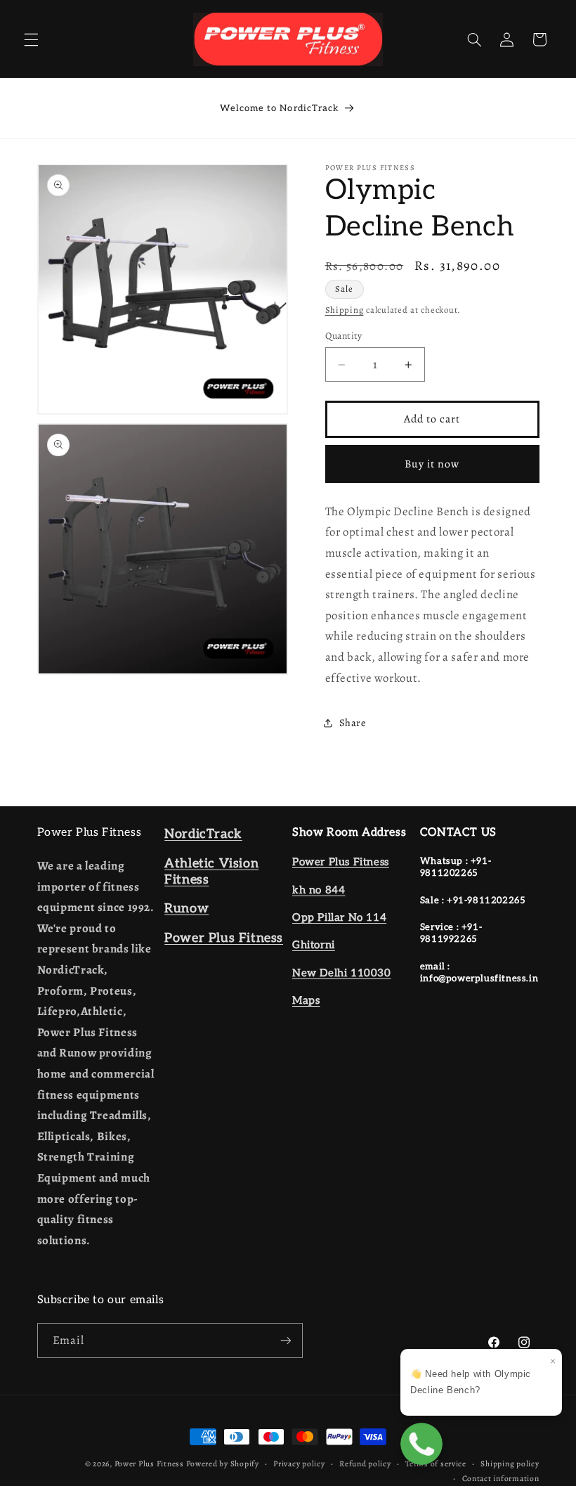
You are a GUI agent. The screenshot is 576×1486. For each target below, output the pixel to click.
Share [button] (353, 723)
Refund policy (365, 1463)
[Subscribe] (285, 1340)
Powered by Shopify (222, 1463)
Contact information (500, 1478)
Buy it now (432, 463)
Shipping (344, 310)
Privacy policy (299, 1463)
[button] (31, 39)
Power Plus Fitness (149, 1463)
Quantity (343, 335)
